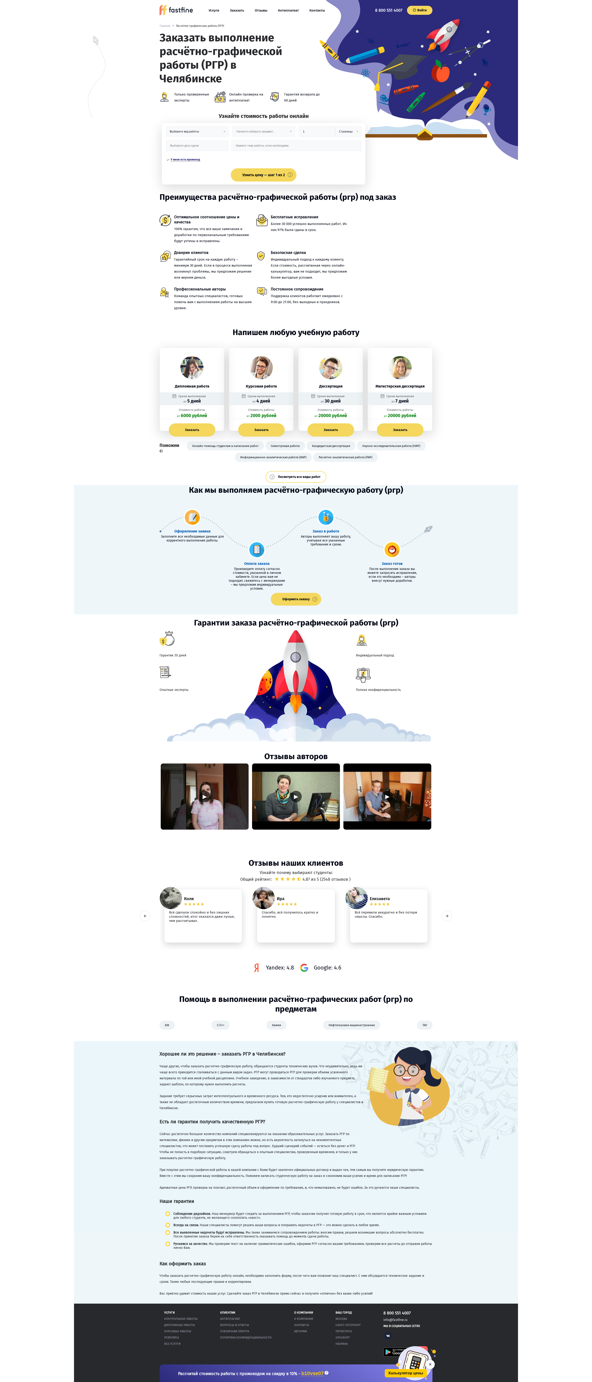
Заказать (237, 10)
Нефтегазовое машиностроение (352, 1025)
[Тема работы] (296, 147)
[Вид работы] (197, 133)
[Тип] (348, 133)
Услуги (214, 10)
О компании (303, 1318)
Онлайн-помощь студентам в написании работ (225, 446)
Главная (165, 26)
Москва (341, 1318)
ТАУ (424, 1025)
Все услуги (172, 1343)
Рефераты (171, 1337)
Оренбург (343, 1337)
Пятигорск (344, 1331)
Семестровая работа (285, 446)
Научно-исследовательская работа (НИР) (391, 446)
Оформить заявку (296, 599)
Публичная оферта (234, 1331)
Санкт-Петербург (348, 1325)
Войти (422, 10)
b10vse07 (312, 1373)
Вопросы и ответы (234, 1325)
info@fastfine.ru (395, 1320)
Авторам (300, 1331)
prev (145, 916)
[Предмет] (263, 133)
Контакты (317, 10)
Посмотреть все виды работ (299, 477)
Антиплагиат (288, 10)
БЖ (167, 1025)
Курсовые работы (177, 1331)
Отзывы (261, 10)
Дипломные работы (179, 1325)
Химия (276, 1025)
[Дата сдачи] (197, 147)
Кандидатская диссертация (331, 446)
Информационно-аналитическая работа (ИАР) (273, 457)
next (447, 916)
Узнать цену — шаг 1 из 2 (263, 175)
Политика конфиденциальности (245, 1337)
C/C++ (220, 1025)
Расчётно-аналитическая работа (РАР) (345, 457)
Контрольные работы (181, 1318)
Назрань (342, 1343)
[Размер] (317, 133)
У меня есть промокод (185, 159)
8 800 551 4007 (388, 10)
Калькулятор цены (405, 1373)
